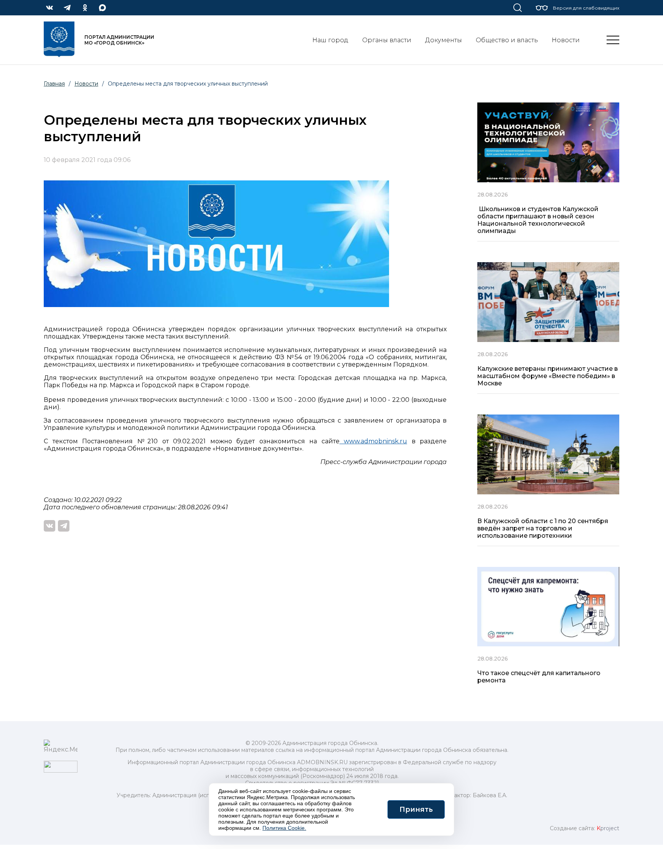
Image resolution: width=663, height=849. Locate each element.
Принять (416, 809)
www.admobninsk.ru (373, 441)
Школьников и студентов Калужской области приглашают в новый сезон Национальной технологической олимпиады (538, 220)
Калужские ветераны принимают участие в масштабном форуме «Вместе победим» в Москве (547, 376)
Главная (54, 83)
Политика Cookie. (284, 828)
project (608, 828)
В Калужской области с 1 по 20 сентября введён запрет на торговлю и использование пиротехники (542, 528)
